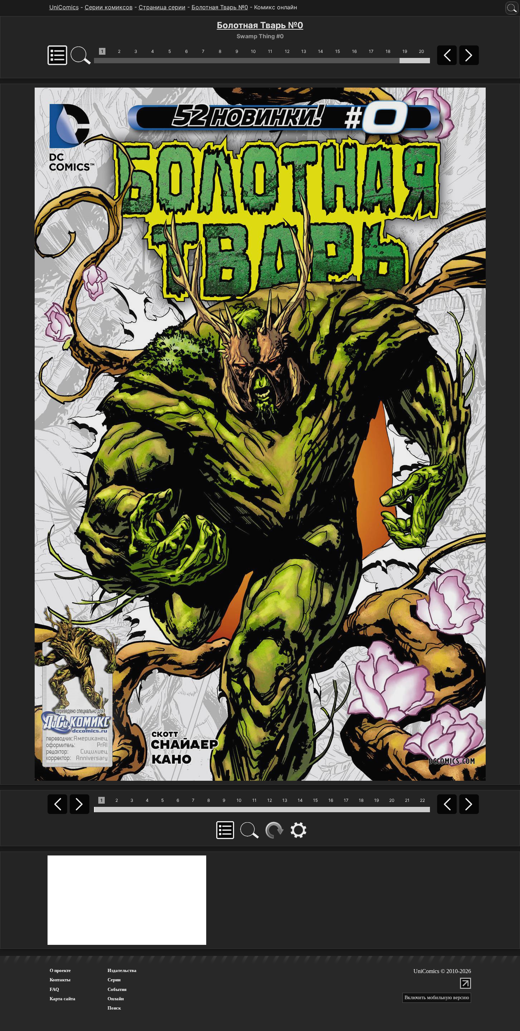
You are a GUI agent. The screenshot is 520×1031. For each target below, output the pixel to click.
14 (320, 51)
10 (253, 51)
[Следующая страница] (260, 433)
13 (303, 51)
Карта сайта (62, 998)
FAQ (54, 989)
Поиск (114, 1008)
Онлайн (116, 998)
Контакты (60, 979)
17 (371, 51)
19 (404, 51)
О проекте (60, 970)
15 (337, 51)
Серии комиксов (109, 7)
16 (354, 51)
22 (422, 800)
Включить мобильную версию (437, 997)
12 (287, 51)
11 (270, 51)
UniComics (64, 7)
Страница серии (162, 7)
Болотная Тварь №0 (220, 7)
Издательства (122, 970)
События (117, 989)
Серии (114, 979)
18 (388, 51)
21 (407, 800)
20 (421, 51)
